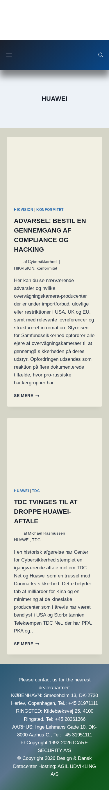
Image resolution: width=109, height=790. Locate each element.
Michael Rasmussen (46, 533)
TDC (36, 491)
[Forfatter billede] (17, 261)
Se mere (26, 396)
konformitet (50, 210)
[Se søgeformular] (100, 55)
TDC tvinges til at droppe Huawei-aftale (45, 511)
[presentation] (54, 168)
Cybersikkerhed (42, 261)
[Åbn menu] (9, 55)
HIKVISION (23, 210)
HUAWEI (21, 491)
